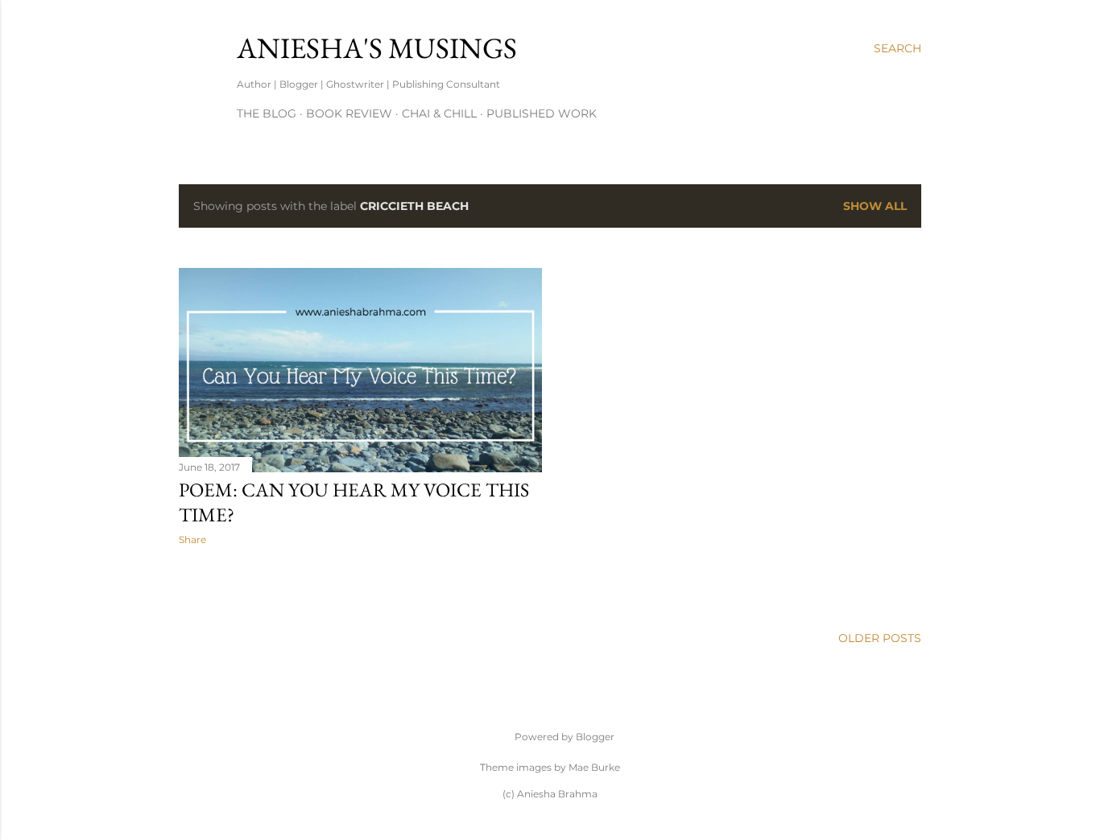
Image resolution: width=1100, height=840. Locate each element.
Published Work (541, 113)
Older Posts (879, 638)
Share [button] (192, 539)
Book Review (349, 113)
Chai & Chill (439, 113)
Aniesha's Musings (377, 48)
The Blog (266, 113)
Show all (875, 206)
